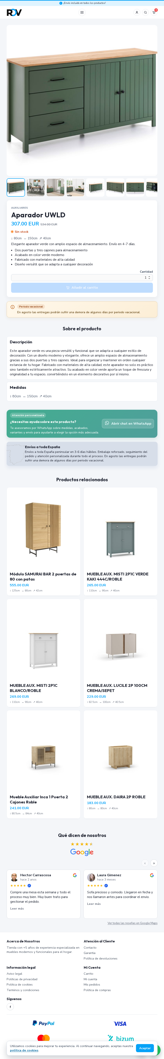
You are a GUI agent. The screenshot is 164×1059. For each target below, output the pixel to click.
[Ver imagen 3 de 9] (55, 187)
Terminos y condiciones (23, 990)
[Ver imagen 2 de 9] (35, 187)
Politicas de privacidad (22, 979)
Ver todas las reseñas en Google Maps (132, 923)
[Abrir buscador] (145, 12)
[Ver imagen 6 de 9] (115, 187)
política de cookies (24, 1050)
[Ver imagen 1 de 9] (16, 187)
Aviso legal (14, 973)
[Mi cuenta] (136, 12)
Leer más (17, 908)
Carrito (88, 973)
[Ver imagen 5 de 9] (95, 187)
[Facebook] (10, 1006)
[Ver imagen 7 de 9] (135, 187)
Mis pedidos (92, 984)
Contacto (90, 947)
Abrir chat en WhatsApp (131, 423)
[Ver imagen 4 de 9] (75, 187)
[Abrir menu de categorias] (82, 12)
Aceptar (145, 1048)
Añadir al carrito (85, 287)
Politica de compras (97, 990)
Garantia (89, 953)
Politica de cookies (20, 984)
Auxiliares (19, 207)
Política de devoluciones (100, 958)
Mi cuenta (90, 979)
